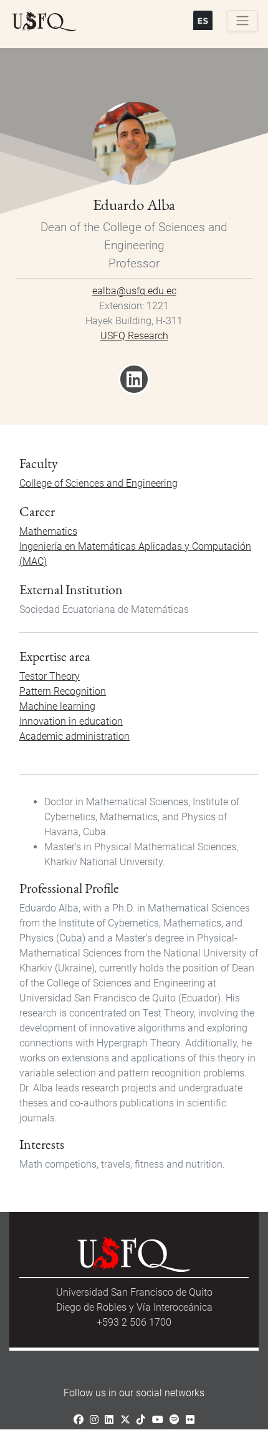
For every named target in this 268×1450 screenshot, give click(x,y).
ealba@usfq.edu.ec (134, 291)
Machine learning (57, 706)
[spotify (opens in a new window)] (174, 1420)
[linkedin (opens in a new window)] (109, 1420)
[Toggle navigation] (242, 20)
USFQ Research (134, 336)
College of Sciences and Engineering (98, 483)
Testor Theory (49, 676)
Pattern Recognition (62, 691)
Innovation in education (71, 721)
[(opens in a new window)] (134, 383)
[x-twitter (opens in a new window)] (125, 1420)
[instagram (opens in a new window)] (94, 1420)
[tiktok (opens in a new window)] (140, 1420)
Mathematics (48, 531)
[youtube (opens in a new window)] (157, 1420)
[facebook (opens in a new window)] (79, 1420)
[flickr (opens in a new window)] (190, 1420)
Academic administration (74, 736)
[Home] (44, 22)
